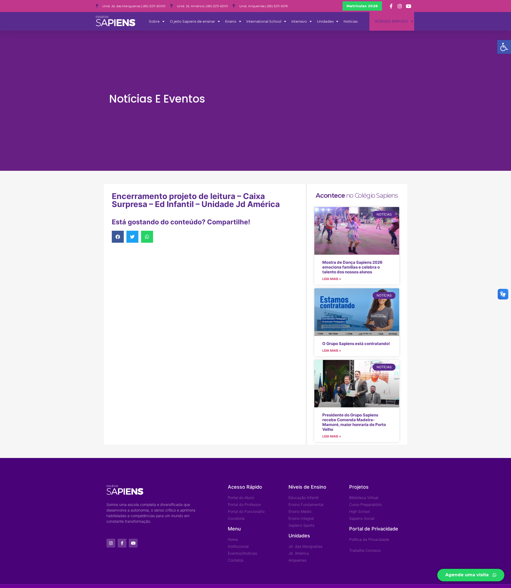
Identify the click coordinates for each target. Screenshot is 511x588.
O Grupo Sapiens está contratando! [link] (356, 343)
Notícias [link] (350, 21)
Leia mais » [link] (331, 279)
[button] (118, 237)
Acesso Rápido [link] (391, 21)
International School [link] (263, 21)
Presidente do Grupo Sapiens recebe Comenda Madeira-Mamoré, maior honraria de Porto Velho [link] (354, 422)
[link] (504, 47)
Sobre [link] (154, 21)
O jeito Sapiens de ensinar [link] (192, 21)
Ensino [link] (230, 21)
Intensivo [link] (299, 21)
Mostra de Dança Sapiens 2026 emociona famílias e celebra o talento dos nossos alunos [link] (352, 267)
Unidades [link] (325, 21)
